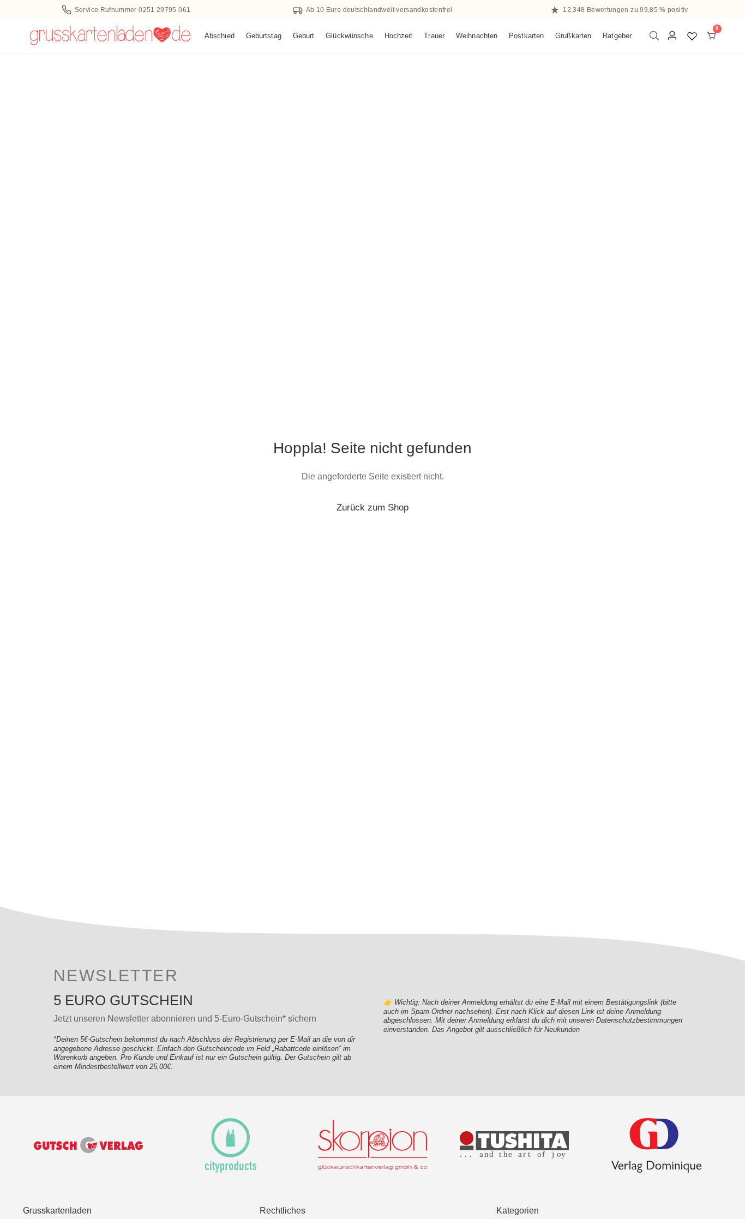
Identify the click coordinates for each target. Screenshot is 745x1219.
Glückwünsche (349, 35)
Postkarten (526, 35)
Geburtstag (263, 35)
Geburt (304, 35)
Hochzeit (398, 35)
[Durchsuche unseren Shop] (656, 36)
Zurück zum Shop (372, 507)
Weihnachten (476, 35)
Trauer (434, 35)
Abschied (220, 35)
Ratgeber (617, 35)
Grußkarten (573, 35)
